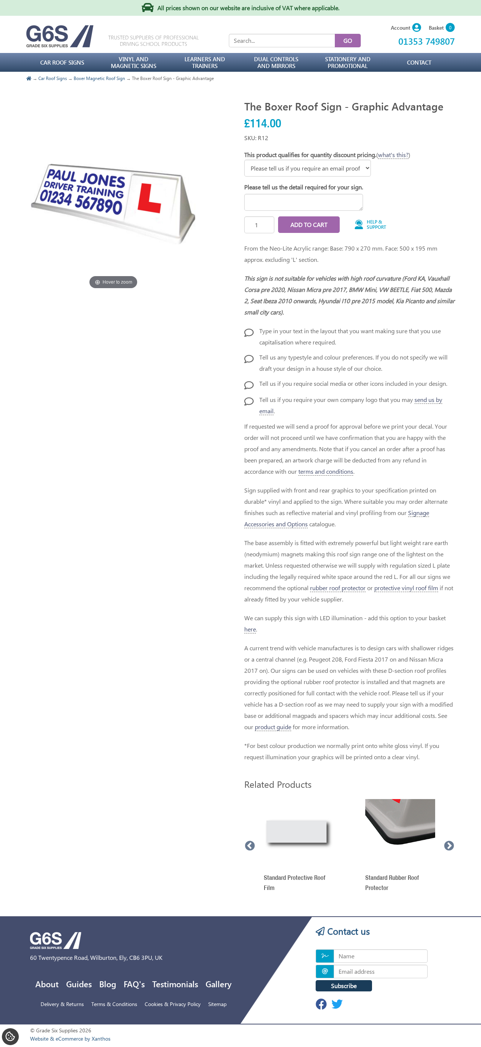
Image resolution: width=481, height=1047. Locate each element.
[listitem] (298, 846)
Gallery (218, 984)
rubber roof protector (338, 588)
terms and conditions (325, 471)
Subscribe (344, 986)
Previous (250, 846)
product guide (273, 727)
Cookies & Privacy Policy (173, 1004)
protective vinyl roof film (406, 588)
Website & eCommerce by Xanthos (70, 1038)
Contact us (347, 931)
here (250, 629)
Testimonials (175, 984)
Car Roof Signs (52, 78)
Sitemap (217, 1004)
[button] (406, 28)
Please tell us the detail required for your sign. (303, 187)
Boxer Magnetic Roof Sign (99, 78)
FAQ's (134, 984)
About (47, 984)
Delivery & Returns (62, 1004)
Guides (79, 984)
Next (449, 846)
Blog (107, 984)
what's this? (393, 155)
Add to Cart (308, 224)
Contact (419, 62)
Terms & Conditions (114, 1004)
